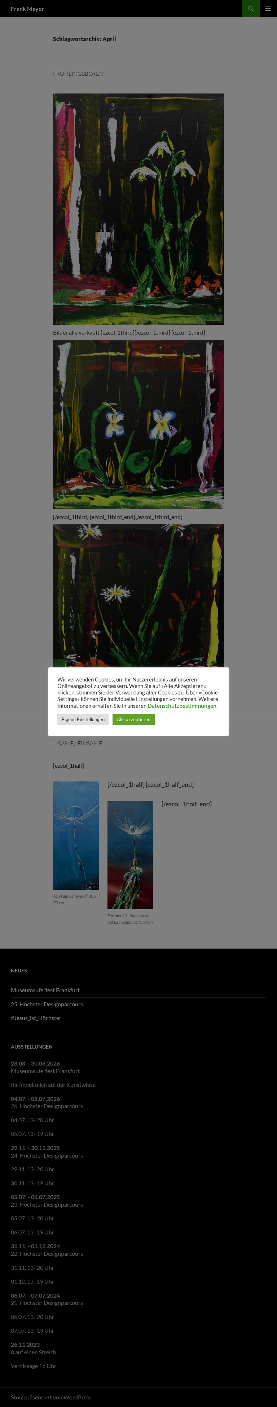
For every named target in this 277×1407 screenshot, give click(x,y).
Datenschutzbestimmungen (182, 705)
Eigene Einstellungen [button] (83, 719)
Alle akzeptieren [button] (133, 719)
